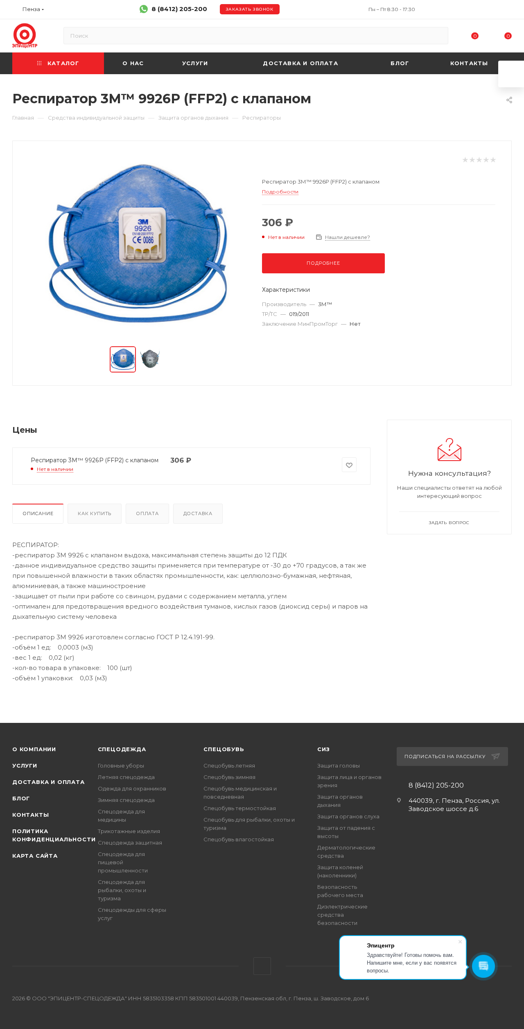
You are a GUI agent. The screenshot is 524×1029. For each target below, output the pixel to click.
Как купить (94, 513)
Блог (21, 798)
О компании (34, 749)
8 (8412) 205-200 (179, 9)
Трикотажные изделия (129, 831)
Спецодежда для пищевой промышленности (123, 862)
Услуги (24, 765)
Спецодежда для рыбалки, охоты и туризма (122, 890)
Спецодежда (122, 749)
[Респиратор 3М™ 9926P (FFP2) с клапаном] (137, 244)
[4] (485, 160)
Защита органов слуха (348, 816)
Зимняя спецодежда (126, 800)
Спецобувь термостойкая (239, 808)
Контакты (30, 814)
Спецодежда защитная (130, 842)
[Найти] (438, 35)
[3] (478, 160)
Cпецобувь (223, 749)
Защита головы (338, 765)
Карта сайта (35, 855)
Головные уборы (121, 765)
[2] (471, 160)
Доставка (197, 513)
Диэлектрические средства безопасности (342, 914)
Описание (38, 513)
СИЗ (323, 749)
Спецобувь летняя (229, 765)
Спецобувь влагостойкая (238, 839)
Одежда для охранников (132, 788)
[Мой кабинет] (508, 11)
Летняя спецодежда (126, 777)
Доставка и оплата (48, 782)
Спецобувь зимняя (229, 777)
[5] (492, 160)
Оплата (147, 513)
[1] (464, 160)
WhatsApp (262, 966)
